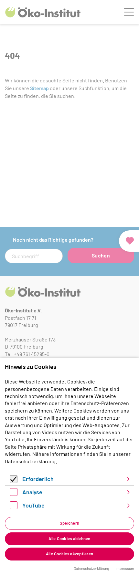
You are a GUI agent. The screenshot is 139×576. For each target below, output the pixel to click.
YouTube (33, 505)
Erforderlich (38, 478)
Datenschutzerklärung (30, 461)
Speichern (69, 523)
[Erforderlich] (13, 481)
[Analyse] (13, 494)
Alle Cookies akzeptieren (69, 553)
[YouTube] (13, 507)
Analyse (32, 492)
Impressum (124, 568)
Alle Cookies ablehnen (69, 538)
